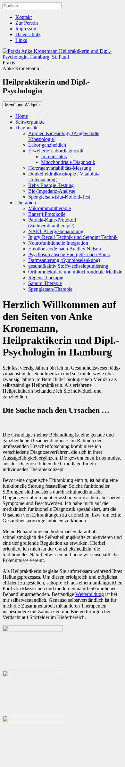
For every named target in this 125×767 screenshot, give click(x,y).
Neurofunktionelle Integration (58, 243)
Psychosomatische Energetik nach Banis (69, 254)
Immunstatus (54, 156)
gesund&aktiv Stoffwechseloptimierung (68, 266)
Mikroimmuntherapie (49, 208)
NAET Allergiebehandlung (55, 231)
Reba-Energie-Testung (51, 185)
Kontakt (23, 17)
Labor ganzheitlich (47, 145)
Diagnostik (26, 127)
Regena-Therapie (45, 277)
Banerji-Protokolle (46, 214)
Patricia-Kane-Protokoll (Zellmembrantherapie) (52, 222)
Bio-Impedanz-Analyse (51, 191)
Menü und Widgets (22, 104)
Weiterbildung (89, 594)
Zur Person (26, 23)
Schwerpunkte (30, 122)
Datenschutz (27, 34)
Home (21, 116)
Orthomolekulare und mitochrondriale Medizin (75, 271)
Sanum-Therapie (45, 283)
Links (21, 40)
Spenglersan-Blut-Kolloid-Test (59, 197)
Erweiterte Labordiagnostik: (56, 150)
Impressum (26, 28)
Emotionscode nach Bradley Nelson (64, 248)
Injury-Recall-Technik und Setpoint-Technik (73, 237)
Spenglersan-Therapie (50, 289)
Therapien (25, 202)
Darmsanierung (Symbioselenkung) (64, 260)
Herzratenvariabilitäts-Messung (59, 168)
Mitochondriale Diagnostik (68, 162)
